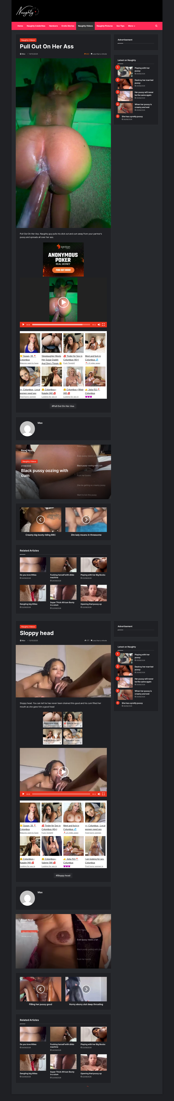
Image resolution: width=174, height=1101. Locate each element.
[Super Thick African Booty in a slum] (63, 592)
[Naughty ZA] (28, 10)
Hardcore (53, 26)
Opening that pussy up (91, 604)
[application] (63, 302)
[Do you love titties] (33, 564)
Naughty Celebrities (36, 26)
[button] (63, 302)
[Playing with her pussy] (125, 72)
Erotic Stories (68, 26)
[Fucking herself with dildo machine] (63, 564)
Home (20, 26)
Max (23, 54)
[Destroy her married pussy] (125, 84)
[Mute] (99, 324)
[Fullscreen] (103, 324)
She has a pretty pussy (132, 116)
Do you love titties (28, 575)
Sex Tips (120, 26)
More (130, 26)
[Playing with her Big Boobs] (94, 564)
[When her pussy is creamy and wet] (125, 108)
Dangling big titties (28, 604)
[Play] (23, 324)
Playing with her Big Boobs (93, 575)
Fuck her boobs (36, 470)
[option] (63, 472)
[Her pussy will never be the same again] (125, 96)
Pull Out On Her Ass (63, 406)
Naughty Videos (85, 26)
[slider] (61, 324)
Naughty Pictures (105, 26)
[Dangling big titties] (33, 593)
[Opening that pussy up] (94, 593)
